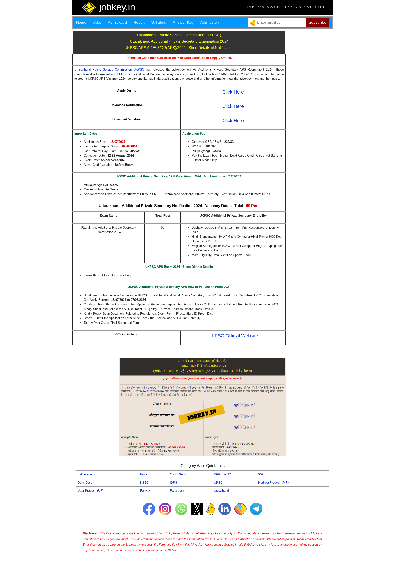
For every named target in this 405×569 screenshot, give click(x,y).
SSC (261, 474)
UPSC (218, 482)
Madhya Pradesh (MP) (273, 482)
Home (81, 22)
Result (139, 22)
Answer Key (183, 22)
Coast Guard (178, 474)
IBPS (173, 482)
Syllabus (158, 22)
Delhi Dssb (85, 482)
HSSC (144, 482)
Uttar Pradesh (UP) (90, 490)
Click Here (233, 91)
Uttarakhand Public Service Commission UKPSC (109, 69)
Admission (209, 22)
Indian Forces (87, 474)
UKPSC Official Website (233, 335)
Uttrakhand (221, 490)
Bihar (143, 474)
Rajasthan (177, 490)
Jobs (97, 22)
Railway (145, 490)
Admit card (117, 22)
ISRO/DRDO (222, 474)
